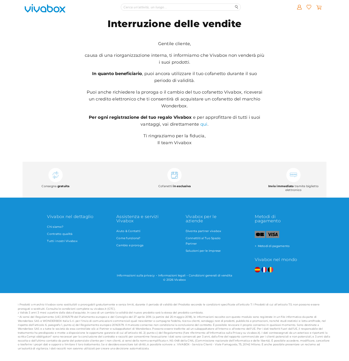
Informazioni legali (172, 275)
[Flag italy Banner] (264, 270)
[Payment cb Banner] (260, 237)
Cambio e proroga (129, 245)
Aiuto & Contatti (128, 231)
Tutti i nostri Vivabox (62, 241)
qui (204, 124)
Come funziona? (128, 238)
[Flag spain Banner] (257, 270)
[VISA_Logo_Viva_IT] (272, 237)
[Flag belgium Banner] (270, 270)
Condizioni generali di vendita (210, 275)
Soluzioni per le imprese (203, 250)
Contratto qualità (59, 234)
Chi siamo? (55, 226)
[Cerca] (236, 7)
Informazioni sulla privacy (136, 275)
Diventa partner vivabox (203, 231)
